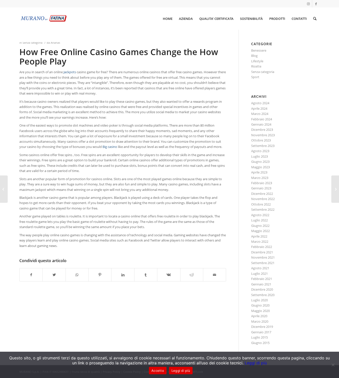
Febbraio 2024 (261, 119)
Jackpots (70, 72)
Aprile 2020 (259, 316)
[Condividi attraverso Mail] (214, 274)
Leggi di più (256, 362)
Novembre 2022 (263, 199)
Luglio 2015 (259, 337)
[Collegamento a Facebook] (316, 3)
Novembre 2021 (263, 257)
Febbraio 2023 (261, 183)
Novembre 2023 (263, 135)
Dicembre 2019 (262, 326)
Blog (254, 55)
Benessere (258, 50)
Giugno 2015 (260, 343)
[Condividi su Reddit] (191, 274)
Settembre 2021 (262, 263)
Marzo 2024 (259, 113)
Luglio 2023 (259, 156)
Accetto (157, 371)
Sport (255, 77)
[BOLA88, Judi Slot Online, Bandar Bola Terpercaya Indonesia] (4, 189)
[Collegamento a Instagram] (308, 3)
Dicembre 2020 (262, 289)
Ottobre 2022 (261, 204)
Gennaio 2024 (261, 124)
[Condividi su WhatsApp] (77, 274)
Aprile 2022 (259, 236)
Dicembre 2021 (262, 252)
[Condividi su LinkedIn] (122, 274)
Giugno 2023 (260, 161)
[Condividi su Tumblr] (146, 274)
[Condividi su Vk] (168, 274)
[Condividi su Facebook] (31, 274)
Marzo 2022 (259, 241)
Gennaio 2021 (261, 284)
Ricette (256, 66)
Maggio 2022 (260, 231)
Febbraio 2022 (261, 246)
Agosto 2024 (260, 103)
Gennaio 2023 (261, 188)
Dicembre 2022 (262, 193)
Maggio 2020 (260, 311)
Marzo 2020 (259, 321)
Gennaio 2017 (261, 332)
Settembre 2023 (262, 145)
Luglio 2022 (259, 220)
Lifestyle (257, 61)
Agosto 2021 (260, 268)
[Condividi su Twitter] (54, 274)
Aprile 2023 (259, 172)
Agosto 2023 (260, 151)
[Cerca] (315, 18)
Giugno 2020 (260, 305)
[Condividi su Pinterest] (100, 274)
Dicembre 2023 (262, 129)
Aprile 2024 (259, 108)
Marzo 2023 (259, 177)
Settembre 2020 (262, 295)
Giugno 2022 (260, 225)
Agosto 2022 (260, 215)
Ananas (55, 42)
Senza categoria (32, 42)
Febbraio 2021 (261, 278)
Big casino (109, 146)
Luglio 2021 (259, 273)
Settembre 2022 (262, 209)
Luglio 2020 (259, 300)
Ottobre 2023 (261, 140)
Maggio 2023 (260, 167)
